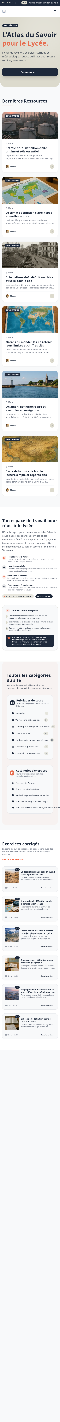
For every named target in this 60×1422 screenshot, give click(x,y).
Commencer (28, 72)
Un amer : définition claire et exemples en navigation (26, 408)
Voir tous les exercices (13, 859)
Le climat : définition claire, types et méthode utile (29, 214)
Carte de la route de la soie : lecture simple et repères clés (26, 473)
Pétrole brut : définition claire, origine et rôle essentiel (27, 149)
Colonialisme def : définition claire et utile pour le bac (29, 279)
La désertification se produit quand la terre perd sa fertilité (38, 873)
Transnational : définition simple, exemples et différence (37, 902)
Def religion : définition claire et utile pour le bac (36, 1020)
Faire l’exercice (47, 888)
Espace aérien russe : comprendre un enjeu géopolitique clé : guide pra (37, 933)
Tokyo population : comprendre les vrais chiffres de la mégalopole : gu (38, 990)
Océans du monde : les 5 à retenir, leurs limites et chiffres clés (29, 343)
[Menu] (55, 11)
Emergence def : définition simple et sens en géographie (37, 961)
